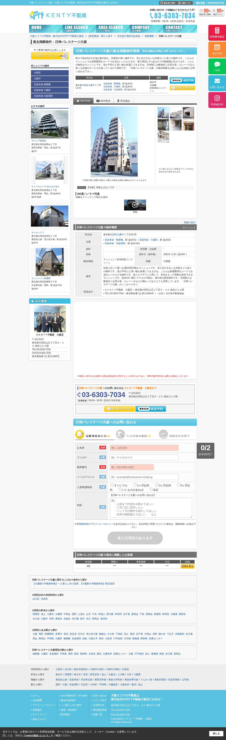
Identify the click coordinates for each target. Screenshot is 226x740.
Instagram (217, 104)
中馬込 (67, 614)
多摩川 (58, 634)
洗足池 (73, 634)
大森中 (91, 85)
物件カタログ (39, 719)
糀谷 (101, 638)
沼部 (155, 634)
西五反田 (94, 674)
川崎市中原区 (97, 669)
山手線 (185, 679)
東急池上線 (61, 679)
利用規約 (81, 524)
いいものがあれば (132, 489)
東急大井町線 (115, 679)
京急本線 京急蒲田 (43, 96)
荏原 (85, 674)
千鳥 (142, 614)
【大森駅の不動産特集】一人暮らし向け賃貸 (56, 583)
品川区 (36, 599)
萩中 (82, 618)
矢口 (88, 618)
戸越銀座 (113, 684)
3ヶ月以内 (165, 485)
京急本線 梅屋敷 (42, 84)
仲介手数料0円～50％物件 (74, 695)
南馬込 (149, 614)
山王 (88, 614)
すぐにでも (120, 485)
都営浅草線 (100, 679)
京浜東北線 (86, 679)
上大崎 (121, 674)
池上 (43, 614)
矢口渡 (189, 634)
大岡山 (147, 634)
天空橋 (127, 638)
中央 (94, 614)
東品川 (59, 674)
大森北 (50, 614)
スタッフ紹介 (100, 700)
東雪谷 (165, 614)
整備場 (135, 638)
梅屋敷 (117, 83)
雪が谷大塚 (92, 634)
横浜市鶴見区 (81, 669)
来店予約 (217, 53)
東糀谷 (58, 618)
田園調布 (49, 634)
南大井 (77, 674)
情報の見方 (189, 222)
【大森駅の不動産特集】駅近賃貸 (97, 583)
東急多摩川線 (131, 679)
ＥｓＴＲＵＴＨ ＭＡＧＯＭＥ (45, 186)
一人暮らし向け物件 (71, 705)
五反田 (84, 684)
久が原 (36, 618)
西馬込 (95, 618)
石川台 (81, 634)
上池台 (81, 614)
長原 (66, 634)
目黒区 (44, 599)
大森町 (117, 86)
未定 (155, 489)
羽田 (51, 618)
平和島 (50, 638)
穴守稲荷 (118, 638)
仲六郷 (75, 618)
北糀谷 (67, 618)
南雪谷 (103, 618)
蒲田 (74, 614)
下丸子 (170, 634)
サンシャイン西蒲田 (40, 278)
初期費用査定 (217, 36)
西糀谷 (182, 614)
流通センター (156, 638)
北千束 (126, 614)
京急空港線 (174, 679)
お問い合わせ (100, 695)
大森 (35, 634)
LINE (217, 70)
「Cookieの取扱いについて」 (36, 735)
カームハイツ (37, 232)
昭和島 (144, 638)
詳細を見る (187, 566)
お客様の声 (98, 705)
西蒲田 (36, 614)
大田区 (85, 85)
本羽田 (118, 614)
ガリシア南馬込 (38, 141)
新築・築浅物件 (69, 709)
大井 (129, 674)
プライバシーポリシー (101, 524)
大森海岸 (107, 654)
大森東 (174, 614)
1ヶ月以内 (143, 485)
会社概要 (37, 700)
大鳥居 (108, 638)
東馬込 (134, 614)
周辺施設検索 (100, 709)
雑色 (84, 638)
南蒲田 (157, 614)
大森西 (58, 614)
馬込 (35, 638)
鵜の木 (162, 634)
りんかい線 (146, 679)
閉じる (216, 733)
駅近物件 (65, 714)
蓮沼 (132, 634)
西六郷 (109, 614)
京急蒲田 (118, 89)
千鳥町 (119, 634)
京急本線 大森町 (42, 90)
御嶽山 (102, 634)
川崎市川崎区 (113, 669)
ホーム (36, 695)
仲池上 (101, 614)
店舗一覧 (97, 714)
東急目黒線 (160, 679)
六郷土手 (93, 638)
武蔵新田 (179, 634)
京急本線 (107, 83)
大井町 (93, 684)
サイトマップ (39, 714)
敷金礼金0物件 (68, 700)
